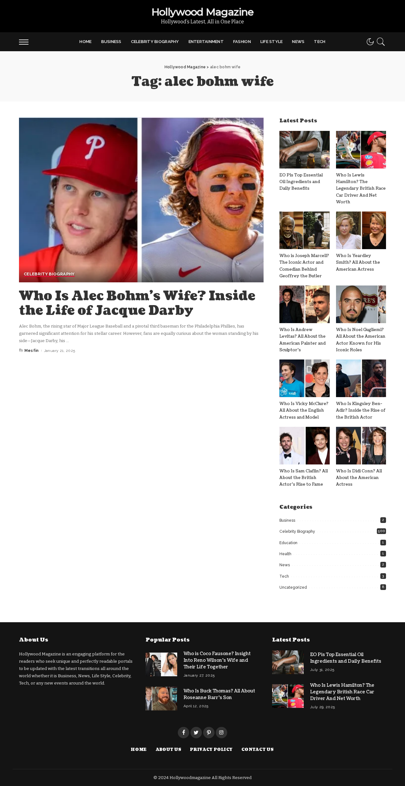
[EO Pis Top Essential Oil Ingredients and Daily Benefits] (304, 150)
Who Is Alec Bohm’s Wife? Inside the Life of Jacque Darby (137, 303)
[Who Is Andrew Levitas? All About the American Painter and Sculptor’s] (304, 304)
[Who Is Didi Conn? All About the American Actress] (361, 445)
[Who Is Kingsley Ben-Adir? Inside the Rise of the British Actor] (361, 378)
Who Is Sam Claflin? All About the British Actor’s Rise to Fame (303, 478)
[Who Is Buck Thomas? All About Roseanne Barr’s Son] (161, 698)
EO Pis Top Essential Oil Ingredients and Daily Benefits (301, 182)
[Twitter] (196, 732)
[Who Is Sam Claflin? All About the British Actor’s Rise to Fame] (304, 445)
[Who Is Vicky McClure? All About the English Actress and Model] (304, 378)
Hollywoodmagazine (191, 777)
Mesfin (31, 351)
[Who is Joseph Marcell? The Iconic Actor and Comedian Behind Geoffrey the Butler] (304, 230)
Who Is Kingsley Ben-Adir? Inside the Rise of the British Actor (360, 410)
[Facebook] (183, 732)
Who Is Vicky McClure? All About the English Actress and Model (303, 410)
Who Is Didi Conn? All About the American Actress (359, 478)
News (284, 565)
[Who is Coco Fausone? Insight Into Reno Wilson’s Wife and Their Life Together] (161, 664)
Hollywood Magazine (203, 12)
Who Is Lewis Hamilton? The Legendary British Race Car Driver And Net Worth (361, 188)
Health (285, 554)
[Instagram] (221, 732)
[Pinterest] (209, 732)
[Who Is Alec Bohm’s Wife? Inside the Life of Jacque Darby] (141, 199)
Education (288, 543)
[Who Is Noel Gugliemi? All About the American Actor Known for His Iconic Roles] (361, 304)
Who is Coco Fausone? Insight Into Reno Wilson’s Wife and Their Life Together (217, 660)
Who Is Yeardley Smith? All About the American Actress (358, 262)
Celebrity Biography (49, 274)
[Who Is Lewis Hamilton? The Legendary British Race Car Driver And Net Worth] (361, 150)
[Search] (381, 41)
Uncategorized (293, 587)
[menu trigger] (27, 41)
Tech (284, 576)
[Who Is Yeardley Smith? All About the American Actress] (361, 230)
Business (287, 520)
